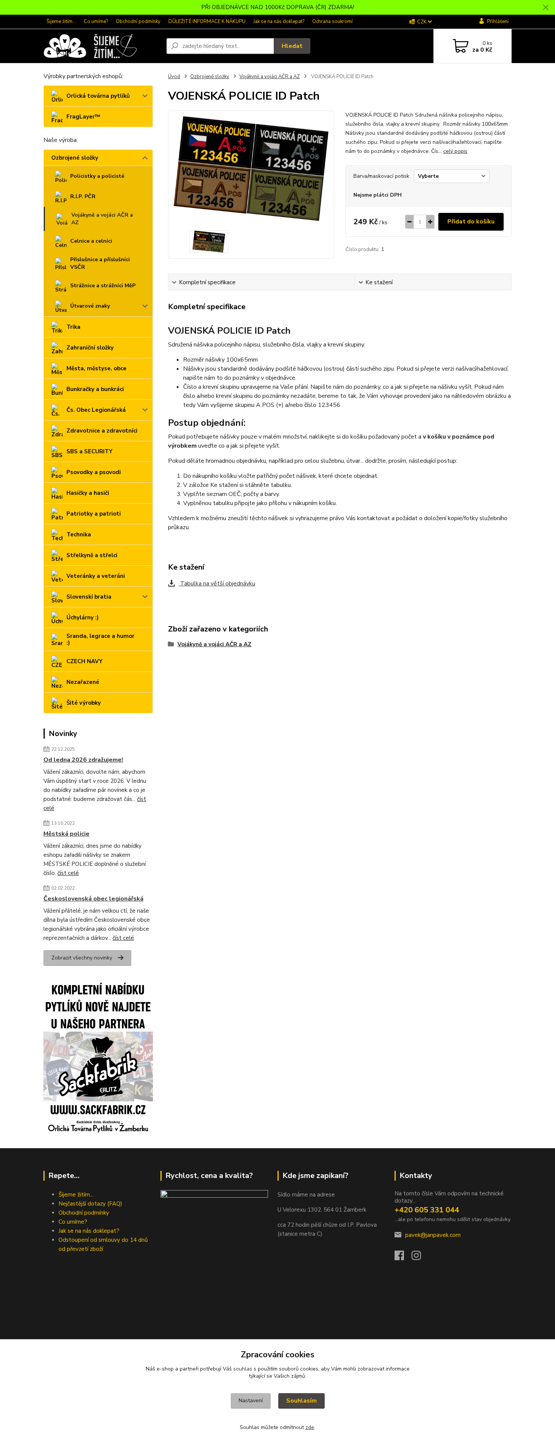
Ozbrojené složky (74, 158)
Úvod (174, 76)
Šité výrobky (83, 703)
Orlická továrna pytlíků (98, 96)
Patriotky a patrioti (93, 513)
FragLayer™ (83, 116)
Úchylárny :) (82, 617)
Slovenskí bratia (88, 597)
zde (309, 1427)
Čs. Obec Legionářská (96, 410)
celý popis (455, 151)
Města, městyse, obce (96, 368)
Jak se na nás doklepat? (278, 21)
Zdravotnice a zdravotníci (101, 430)
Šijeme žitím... (61, 21)
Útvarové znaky (90, 306)
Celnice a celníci (91, 241)
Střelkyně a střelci (91, 555)
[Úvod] (101, 46)
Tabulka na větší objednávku (217, 583)
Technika (78, 534)
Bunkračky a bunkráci (95, 389)
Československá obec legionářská (93, 899)
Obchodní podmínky (138, 21)
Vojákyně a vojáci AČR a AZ (102, 218)
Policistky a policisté (97, 176)
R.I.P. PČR (83, 196)
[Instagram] (420, 1257)
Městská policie (66, 834)
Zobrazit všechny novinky (81, 957)
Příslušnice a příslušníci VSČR (100, 263)
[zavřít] (546, 7)
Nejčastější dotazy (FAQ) (90, 1203)
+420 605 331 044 (427, 1210)
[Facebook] (403, 1257)
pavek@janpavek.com (433, 1235)
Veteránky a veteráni (95, 576)
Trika (73, 327)
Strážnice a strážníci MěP (103, 285)
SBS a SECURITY (89, 451)
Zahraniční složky (90, 347)
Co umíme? (96, 21)
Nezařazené (82, 682)
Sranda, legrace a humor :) (100, 639)
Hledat (292, 46)
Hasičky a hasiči (87, 493)
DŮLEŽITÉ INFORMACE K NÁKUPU (206, 21)
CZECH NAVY (84, 661)
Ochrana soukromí (332, 21)
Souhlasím (301, 1401)
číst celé (68, 873)
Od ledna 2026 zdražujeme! (83, 760)
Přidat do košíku (471, 221)
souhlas (242, 1368)
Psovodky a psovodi (93, 472)
